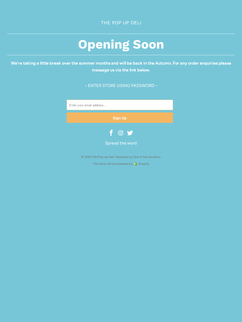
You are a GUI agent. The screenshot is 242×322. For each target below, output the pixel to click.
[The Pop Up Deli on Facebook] (111, 133)
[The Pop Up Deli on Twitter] (130, 133)
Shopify (143, 163)
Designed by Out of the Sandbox (137, 157)
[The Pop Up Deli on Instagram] (121, 133)
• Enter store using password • (121, 85)
